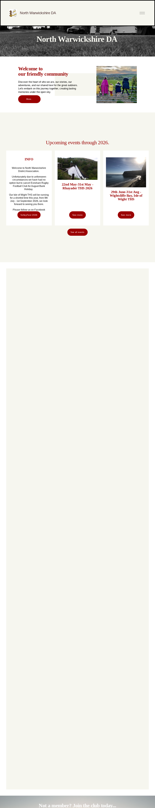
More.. (29, 99)
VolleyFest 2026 (28, 215)
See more (77, 215)
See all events (77, 232)
